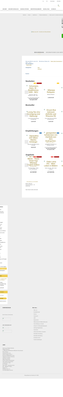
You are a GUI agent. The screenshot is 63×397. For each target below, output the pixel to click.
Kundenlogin (52, 1)
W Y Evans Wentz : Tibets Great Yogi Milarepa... (33, 168)
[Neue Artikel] (6, 276)
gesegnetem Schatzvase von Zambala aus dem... (50, 145)
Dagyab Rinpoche (6, 349)
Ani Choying (5, 364)
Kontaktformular (37, 312)
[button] (26, 92)
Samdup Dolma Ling (7, 353)
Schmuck (53, 9)
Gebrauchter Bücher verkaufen (40, 331)
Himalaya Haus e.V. (6, 368)
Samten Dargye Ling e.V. (7, 354)
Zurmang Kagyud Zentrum (8, 370)
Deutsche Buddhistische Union (8, 355)
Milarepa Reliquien (50, 94)
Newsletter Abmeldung (38, 335)
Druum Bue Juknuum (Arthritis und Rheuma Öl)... (51, 119)
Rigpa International (6, 359)
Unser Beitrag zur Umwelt (39, 323)
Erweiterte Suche (37, 337)
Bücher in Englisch (13, 9)
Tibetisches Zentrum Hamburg (8, 356)
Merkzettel (58, 1)
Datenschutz (36, 319)
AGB (34, 317)
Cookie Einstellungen (38, 339)
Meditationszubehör (36, 9)
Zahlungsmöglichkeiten (38, 327)
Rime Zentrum (5, 351)
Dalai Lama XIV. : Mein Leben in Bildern (51, 168)
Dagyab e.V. (5, 367)
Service (35, 314)
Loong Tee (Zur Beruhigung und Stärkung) (33, 119)
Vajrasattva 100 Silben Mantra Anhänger (33, 145)
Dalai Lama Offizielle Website (8, 348)
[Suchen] (43, 1)
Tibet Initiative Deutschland (8, 361)
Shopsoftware (27, 375)
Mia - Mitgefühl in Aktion (7, 366)
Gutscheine (36, 329)
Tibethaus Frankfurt (6, 357)
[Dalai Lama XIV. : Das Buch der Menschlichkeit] (41, 31)
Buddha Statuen (24, 9)
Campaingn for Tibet (7, 362)
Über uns (35, 310)
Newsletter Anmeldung (38, 333)
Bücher (5, 9)
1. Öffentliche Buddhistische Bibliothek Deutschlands (13, 350)
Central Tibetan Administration (8, 360)
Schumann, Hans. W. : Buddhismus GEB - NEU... (33, 95)
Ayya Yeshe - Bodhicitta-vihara (8, 365)
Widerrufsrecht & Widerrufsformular (40, 321)
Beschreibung (39, 52)
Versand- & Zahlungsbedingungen (40, 325)
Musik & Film (46, 9)
